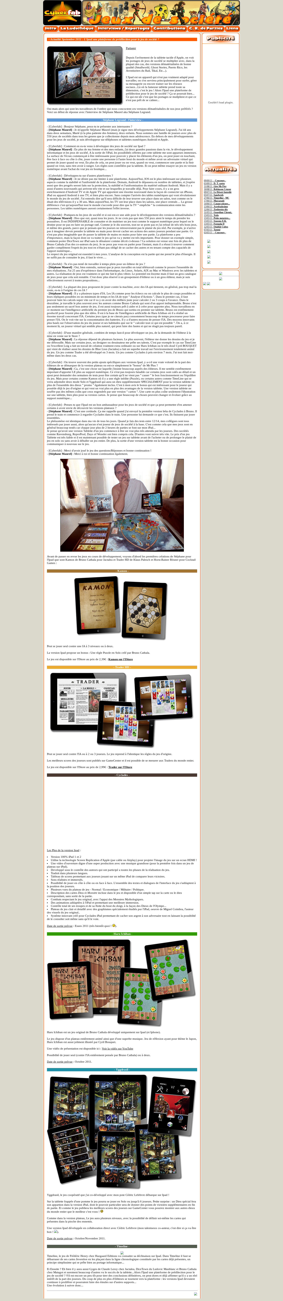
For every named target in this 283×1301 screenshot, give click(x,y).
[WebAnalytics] (230, 285)
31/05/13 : (218, 212)
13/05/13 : (214, 224)
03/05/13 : (215, 232)
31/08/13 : (215, 186)
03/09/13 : (214, 183)
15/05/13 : (211, 215)
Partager (131, 48)
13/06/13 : (216, 206)
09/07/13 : (217, 192)
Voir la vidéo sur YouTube (117, 1048)
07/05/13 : (212, 229)
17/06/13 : (214, 200)
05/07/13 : (214, 195)
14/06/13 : (217, 203)
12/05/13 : (216, 226)
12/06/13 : (216, 209)
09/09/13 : (215, 180)
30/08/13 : (217, 189)
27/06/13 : (216, 198)
